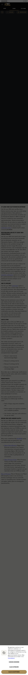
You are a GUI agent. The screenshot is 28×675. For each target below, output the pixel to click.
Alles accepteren (13, 672)
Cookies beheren (14, 662)
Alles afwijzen (14, 667)
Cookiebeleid (11, 658)
